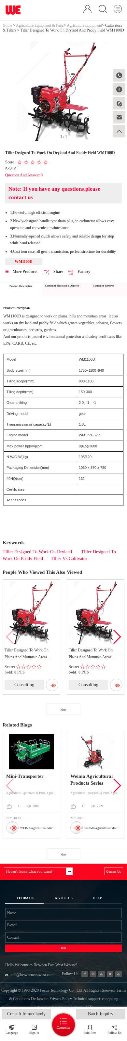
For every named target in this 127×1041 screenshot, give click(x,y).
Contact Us (113, 871)
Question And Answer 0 (24, 175)
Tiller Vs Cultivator (69, 558)
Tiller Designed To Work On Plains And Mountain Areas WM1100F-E (27, 654)
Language (12, 1033)
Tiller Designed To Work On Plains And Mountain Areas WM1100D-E (91, 654)
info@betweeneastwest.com (31, 974)
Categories (63, 1027)
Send (63, 947)
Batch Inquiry (100, 1013)
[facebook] (84, 974)
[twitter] (110, 974)
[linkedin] (93, 974)
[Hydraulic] (101, 974)
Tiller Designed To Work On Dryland (38, 551)
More (63, 709)
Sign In (34, 1033)
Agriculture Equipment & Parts (40, 25)
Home (7, 25)
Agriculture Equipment (84, 25)
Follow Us (114, 1033)
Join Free (90, 1033)
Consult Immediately (26, 1013)
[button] (116, 637)
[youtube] (118, 974)
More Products (24, 271)
